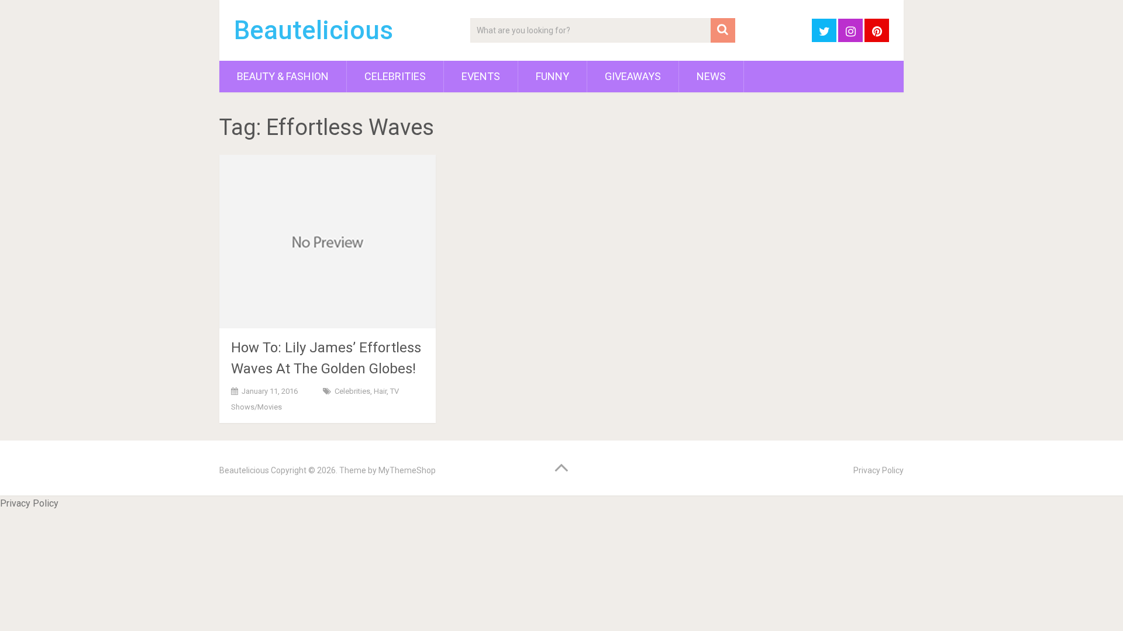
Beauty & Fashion (283, 76)
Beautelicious (313, 30)
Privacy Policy (878, 470)
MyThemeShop (407, 470)
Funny (552, 76)
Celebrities (395, 76)
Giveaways (633, 76)
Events (480, 76)
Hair (380, 391)
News (711, 76)
